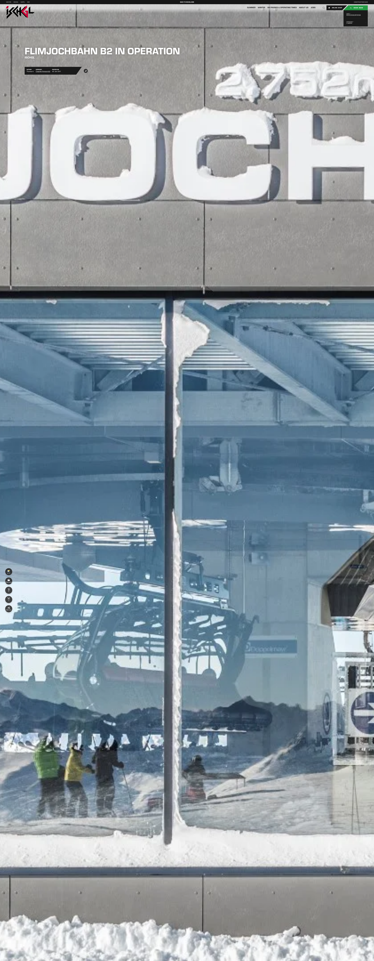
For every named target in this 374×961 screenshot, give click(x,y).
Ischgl (16, 2)
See (28, 2)
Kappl (23, 2)
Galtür (8, 2)
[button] (323, 7)
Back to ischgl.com (187, 2)
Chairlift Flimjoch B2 (43, 71)
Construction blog (361, 2)
